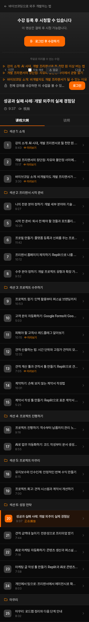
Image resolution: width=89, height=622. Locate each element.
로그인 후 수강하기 (47, 41)
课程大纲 (22, 120)
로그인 (77, 86)
